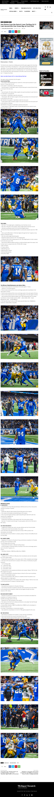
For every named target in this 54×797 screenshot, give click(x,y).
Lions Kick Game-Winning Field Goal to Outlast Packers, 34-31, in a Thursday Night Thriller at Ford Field (9, 773)
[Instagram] (48, 7)
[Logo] (27, 787)
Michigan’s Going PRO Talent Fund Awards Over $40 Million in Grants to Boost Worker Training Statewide (29, 773)
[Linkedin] (50, 7)
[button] (51, 12)
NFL (18, 762)
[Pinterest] (16, 31)
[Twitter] (13, 31)
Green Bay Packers (13, 762)
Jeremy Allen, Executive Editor (7, 28)
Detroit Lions (6, 762)
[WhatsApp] (19, 31)
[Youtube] (45, 9)
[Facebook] (45, 7)
